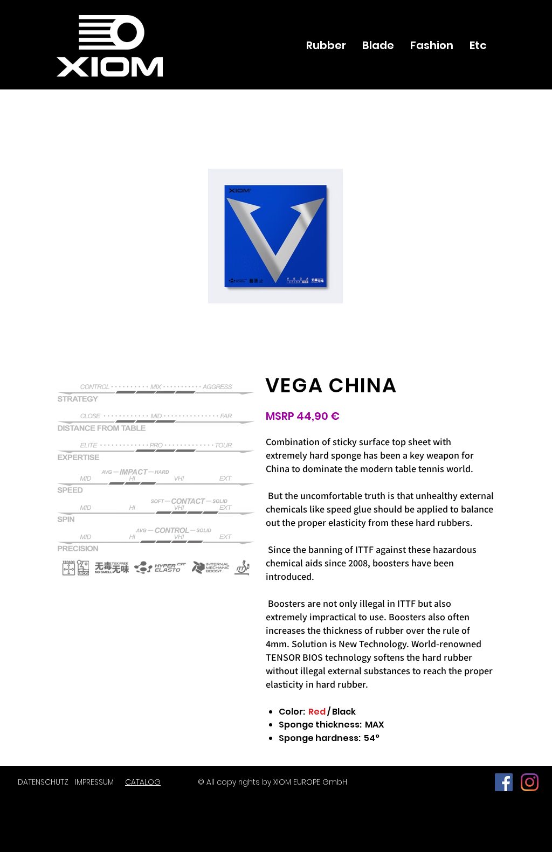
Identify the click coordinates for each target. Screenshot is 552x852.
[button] (76, 567)
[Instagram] (530, 782)
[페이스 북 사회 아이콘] (504, 782)
